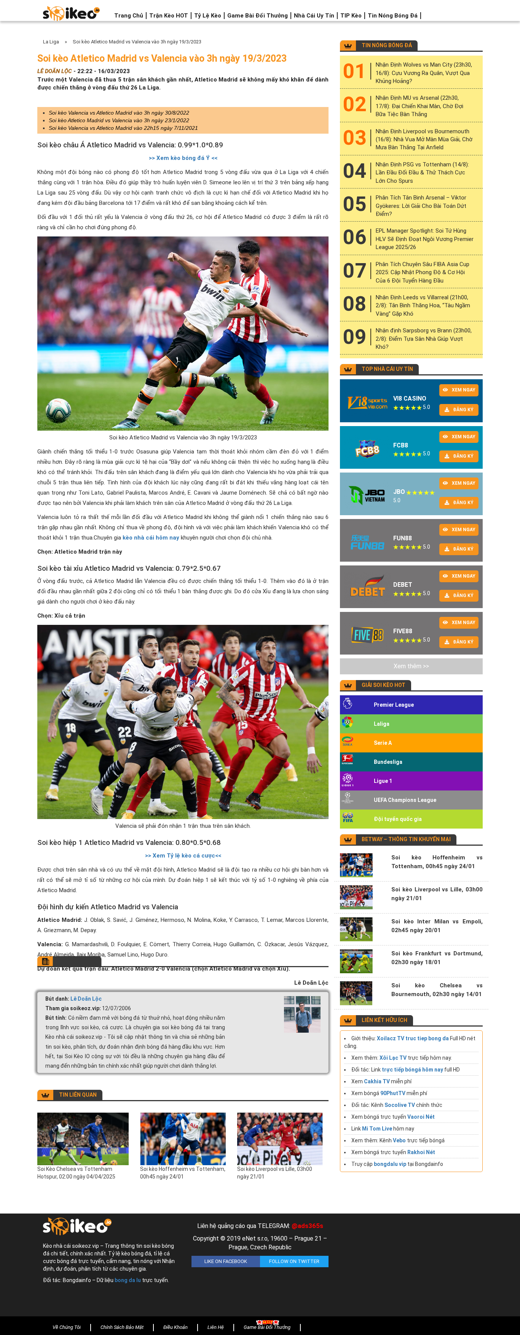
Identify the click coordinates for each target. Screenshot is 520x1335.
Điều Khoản (175, 1327)
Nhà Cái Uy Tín (314, 15)
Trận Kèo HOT (168, 15)
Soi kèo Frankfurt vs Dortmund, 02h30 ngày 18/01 (437, 958)
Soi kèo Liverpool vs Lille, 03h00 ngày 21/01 (274, 1173)
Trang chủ (128, 15)
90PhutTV (392, 1093)
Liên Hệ (215, 1327)
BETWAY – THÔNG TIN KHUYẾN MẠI (406, 839)
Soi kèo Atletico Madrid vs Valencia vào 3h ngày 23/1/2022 (119, 120)
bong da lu (128, 1280)
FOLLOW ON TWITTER (294, 1261)
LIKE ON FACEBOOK (225, 1261)
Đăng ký (463, 409)
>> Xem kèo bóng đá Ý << (183, 158)
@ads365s (307, 1226)
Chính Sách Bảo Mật (122, 1327)
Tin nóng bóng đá (393, 15)
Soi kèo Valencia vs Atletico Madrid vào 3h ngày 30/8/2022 (119, 113)
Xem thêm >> (411, 666)
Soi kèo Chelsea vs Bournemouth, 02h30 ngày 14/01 (437, 990)
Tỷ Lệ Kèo (207, 15)
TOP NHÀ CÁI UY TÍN (387, 369)
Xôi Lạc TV (393, 1058)
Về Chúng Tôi (67, 1327)
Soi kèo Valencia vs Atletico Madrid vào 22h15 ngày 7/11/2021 (123, 128)
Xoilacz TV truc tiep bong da (413, 1038)
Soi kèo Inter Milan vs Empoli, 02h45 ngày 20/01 (437, 926)
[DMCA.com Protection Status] (408, 1267)
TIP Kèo (351, 15)
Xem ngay (463, 390)
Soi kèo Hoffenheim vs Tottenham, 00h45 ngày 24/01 (182, 1173)
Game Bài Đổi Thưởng (257, 15)
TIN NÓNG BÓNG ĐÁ (387, 45)
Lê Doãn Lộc (86, 999)
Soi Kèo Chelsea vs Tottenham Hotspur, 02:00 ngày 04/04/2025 (76, 1173)
